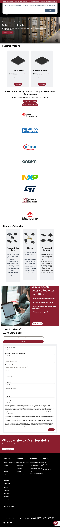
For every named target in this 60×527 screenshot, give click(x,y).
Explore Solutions (7, 32)
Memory (6, 471)
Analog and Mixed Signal (10, 462)
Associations (7, 493)
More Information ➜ (51, 1)
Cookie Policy (16, 518)
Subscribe (8, 449)
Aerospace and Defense (23, 462)
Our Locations (7, 499)
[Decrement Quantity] (14, 81)
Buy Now (18, 84)
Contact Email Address (12, 359)
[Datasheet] (24, 74)
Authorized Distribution (36, 462)
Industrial (19, 468)
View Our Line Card (30, 101)
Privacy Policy (39, 426)
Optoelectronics (8, 474)
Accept (50, 10)
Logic (5, 468)
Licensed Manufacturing (36, 465)
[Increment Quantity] (22, 81)
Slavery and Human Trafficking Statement (47, 518)
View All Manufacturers (30, 105)
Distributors (7, 490)
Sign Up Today (37, 323)
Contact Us (23, 342)
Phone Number (9, 365)
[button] (55, 523)
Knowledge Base (23, 338)
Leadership (6, 496)
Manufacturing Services (36, 473)
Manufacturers (9, 506)
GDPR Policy (34, 518)
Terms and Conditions (25, 518)
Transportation (21, 474)
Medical (19, 471)
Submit (51, 430)
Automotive (20, 465)
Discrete (6, 465)
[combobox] (27, 14)
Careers (6, 487)
